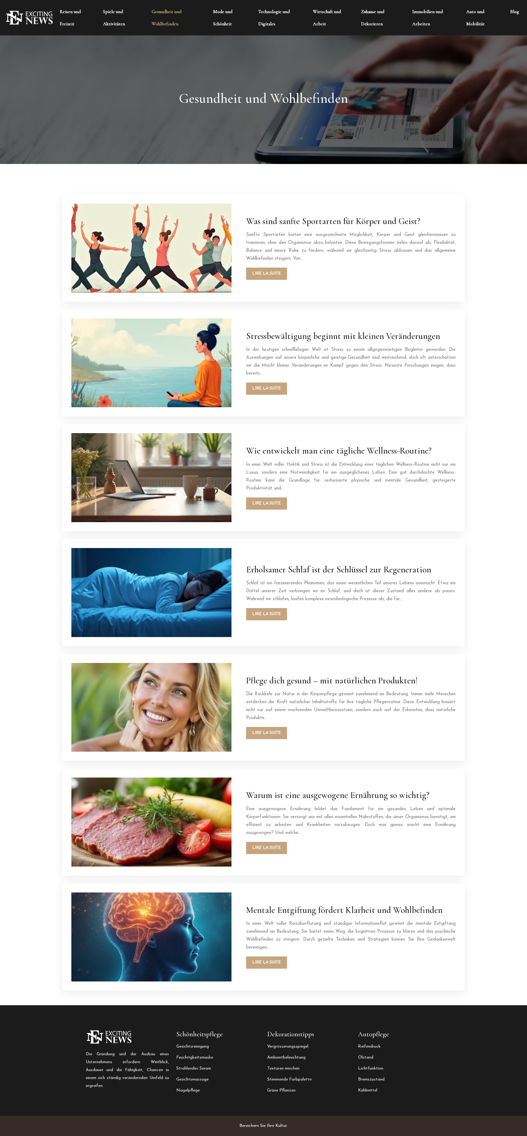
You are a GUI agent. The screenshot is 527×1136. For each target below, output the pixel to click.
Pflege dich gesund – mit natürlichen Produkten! (332, 680)
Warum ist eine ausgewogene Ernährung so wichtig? (337, 795)
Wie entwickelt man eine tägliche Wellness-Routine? (339, 450)
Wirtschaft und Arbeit (327, 18)
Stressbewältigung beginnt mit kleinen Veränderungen (343, 336)
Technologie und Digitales (274, 18)
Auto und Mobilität (475, 18)
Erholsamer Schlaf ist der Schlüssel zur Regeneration (338, 569)
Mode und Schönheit (222, 18)
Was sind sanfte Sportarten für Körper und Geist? (333, 221)
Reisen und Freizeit (70, 18)
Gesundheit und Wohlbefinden (166, 18)
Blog (514, 11)
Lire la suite (266, 274)
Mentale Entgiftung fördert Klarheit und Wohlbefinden (344, 910)
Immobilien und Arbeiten (427, 18)
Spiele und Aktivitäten (114, 18)
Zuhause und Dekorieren (372, 18)
